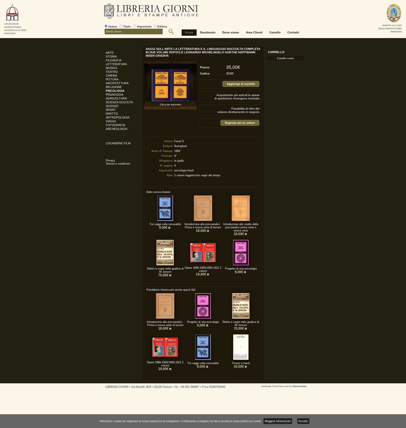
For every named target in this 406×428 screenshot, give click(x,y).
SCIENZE (112, 106)
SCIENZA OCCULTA (119, 102)
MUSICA (111, 68)
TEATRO (112, 71)
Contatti (293, 32)
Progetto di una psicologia (241, 268)
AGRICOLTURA (116, 98)
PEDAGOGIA (114, 94)
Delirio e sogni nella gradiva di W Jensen (165, 270)
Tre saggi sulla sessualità (165, 224)
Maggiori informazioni (278, 421)
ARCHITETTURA (117, 83)
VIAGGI (111, 121)
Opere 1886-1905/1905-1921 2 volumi (203, 269)
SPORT (111, 109)
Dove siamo (230, 32)
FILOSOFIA (113, 60)
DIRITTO (112, 113)
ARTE (110, 52)
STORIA (111, 56)
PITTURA (112, 79)
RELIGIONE (114, 87)
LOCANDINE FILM (118, 143)
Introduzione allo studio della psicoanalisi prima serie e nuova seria (240, 227)
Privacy (110, 160)
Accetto (303, 421)
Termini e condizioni (118, 163)
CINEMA (111, 75)
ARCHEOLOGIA (116, 129)
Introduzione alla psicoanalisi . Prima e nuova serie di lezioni (202, 226)
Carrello (275, 32)
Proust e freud (241, 363)
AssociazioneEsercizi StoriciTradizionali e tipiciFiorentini (15, 29)
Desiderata (207, 32)
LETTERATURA (116, 64)
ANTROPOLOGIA (117, 117)
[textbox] (134, 31)
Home (189, 32)
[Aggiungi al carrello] (169, 227)
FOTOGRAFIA (115, 125)
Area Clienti (254, 32)
